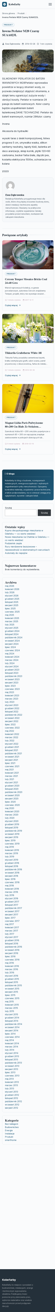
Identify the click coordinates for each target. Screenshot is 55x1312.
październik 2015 (13, 985)
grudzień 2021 (12, 747)
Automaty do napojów (16, 553)
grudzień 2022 (12, 708)
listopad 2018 (11, 866)
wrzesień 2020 (12, 795)
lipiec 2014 (10, 1033)
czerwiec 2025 (12, 611)
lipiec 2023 (10, 685)
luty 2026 (9, 592)
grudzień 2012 (12, 1095)
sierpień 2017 (11, 914)
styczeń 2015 (11, 1014)
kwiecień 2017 (12, 927)
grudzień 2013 (12, 1056)
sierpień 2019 (11, 837)
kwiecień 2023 (12, 695)
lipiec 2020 (10, 801)
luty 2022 (9, 740)
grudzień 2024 (12, 631)
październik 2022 (13, 714)
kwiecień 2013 (12, 1082)
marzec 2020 (11, 814)
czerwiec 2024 (12, 650)
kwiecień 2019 (12, 850)
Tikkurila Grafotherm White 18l (23, 353)
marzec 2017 (11, 930)
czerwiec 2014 (12, 1037)
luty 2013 (9, 1088)
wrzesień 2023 (12, 679)
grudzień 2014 (12, 1017)
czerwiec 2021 (12, 766)
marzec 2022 (11, 737)
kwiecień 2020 (12, 811)
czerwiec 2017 (12, 921)
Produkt (8, 25)
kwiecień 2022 (12, 734)
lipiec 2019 (10, 840)
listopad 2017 (11, 905)
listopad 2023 (11, 673)
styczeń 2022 (11, 743)
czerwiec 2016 (12, 959)
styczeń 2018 (11, 898)
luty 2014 (9, 1049)
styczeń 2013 (11, 1091)
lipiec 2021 (10, 763)
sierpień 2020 (11, 798)
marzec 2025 (11, 621)
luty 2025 (9, 624)
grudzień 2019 (12, 824)
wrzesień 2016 (12, 950)
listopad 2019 (11, 827)
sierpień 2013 (11, 1069)
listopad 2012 (11, 1098)
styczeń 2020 (11, 821)
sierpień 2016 (11, 953)
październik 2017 (13, 908)
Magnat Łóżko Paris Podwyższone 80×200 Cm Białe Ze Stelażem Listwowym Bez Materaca (24, 426)
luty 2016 (9, 972)
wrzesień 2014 (12, 1027)
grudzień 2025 (12, 598)
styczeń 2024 (12, 666)
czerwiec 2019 (12, 843)
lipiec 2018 (10, 879)
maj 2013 (9, 1078)
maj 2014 (9, 1040)
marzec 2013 (11, 1085)
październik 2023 (13, 676)
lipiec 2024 (10, 647)
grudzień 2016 (12, 940)
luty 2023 (9, 702)
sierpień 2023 (11, 682)
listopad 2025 (11, 602)
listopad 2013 (11, 1059)
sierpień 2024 (12, 644)
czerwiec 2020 (12, 805)
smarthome (10, 1140)
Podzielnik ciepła (13, 543)
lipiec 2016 (10, 956)
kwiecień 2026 (12, 589)
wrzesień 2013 (12, 1066)
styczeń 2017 (11, 937)
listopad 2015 (11, 982)
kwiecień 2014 (12, 1043)
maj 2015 (9, 1001)
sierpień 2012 (11, 1107)
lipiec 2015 (10, 995)
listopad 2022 (11, 711)
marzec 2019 (11, 853)
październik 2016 (13, 946)
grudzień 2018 (12, 863)
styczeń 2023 (11, 705)
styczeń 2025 (11, 627)
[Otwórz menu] (50, 4)
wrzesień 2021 (12, 756)
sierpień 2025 (11, 605)
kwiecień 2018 (12, 888)
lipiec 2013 (10, 1072)
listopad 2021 (11, 750)
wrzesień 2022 (12, 718)
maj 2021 (9, 769)
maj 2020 (9, 808)
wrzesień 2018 (12, 872)
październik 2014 (13, 1024)
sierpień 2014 (11, 1030)
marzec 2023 (11, 698)
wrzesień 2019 (12, 834)
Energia (9, 1130)
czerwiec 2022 (12, 727)
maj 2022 (9, 731)
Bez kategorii (11, 1124)
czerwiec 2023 (12, 689)
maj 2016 (9, 963)
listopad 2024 (12, 634)
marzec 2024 (11, 660)
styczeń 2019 (11, 859)
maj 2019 (9, 847)
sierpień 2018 (11, 876)
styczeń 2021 (11, 782)
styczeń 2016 (11, 975)
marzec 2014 (11, 1046)
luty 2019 (9, 856)
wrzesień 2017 (12, 911)
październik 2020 (13, 792)
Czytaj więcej (11, 305)
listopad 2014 (11, 1021)
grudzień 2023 (12, 669)
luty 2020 (9, 818)
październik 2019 (13, 830)
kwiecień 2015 (12, 1004)
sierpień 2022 (11, 721)
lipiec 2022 (10, 724)
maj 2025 (9, 615)
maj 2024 (9, 653)
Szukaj (8, 507)
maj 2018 (9, 885)
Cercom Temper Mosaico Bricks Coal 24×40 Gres (26, 281)
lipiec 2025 (10, 608)
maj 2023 (9, 692)
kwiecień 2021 (12, 772)
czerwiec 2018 (12, 882)
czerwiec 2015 (12, 998)
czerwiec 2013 (12, 1075)
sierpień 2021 (11, 760)
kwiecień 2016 (12, 966)
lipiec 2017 (10, 917)
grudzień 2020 (12, 785)
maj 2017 (9, 924)
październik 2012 (13, 1101)
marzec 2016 (11, 969)
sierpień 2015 (11, 992)
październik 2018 (13, 869)
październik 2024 (13, 637)
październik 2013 (13, 1062)
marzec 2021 (11, 776)
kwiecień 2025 (12, 618)
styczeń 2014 (11, 1053)
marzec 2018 (11, 892)
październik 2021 (13, 753)
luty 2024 (10, 663)
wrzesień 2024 (12, 640)
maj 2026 (9, 586)
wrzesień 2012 (12, 1104)
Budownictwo (12, 1127)
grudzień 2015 (12, 979)
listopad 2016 (11, 943)
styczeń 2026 (11, 595)
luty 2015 (9, 1011)
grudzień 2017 (12, 901)
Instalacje (9, 1133)
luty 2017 (9, 934)
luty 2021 (9, 779)
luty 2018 (9, 895)
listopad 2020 (11, 789)
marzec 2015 (11, 1008)
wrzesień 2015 (12, 988)
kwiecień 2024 (12, 656)
